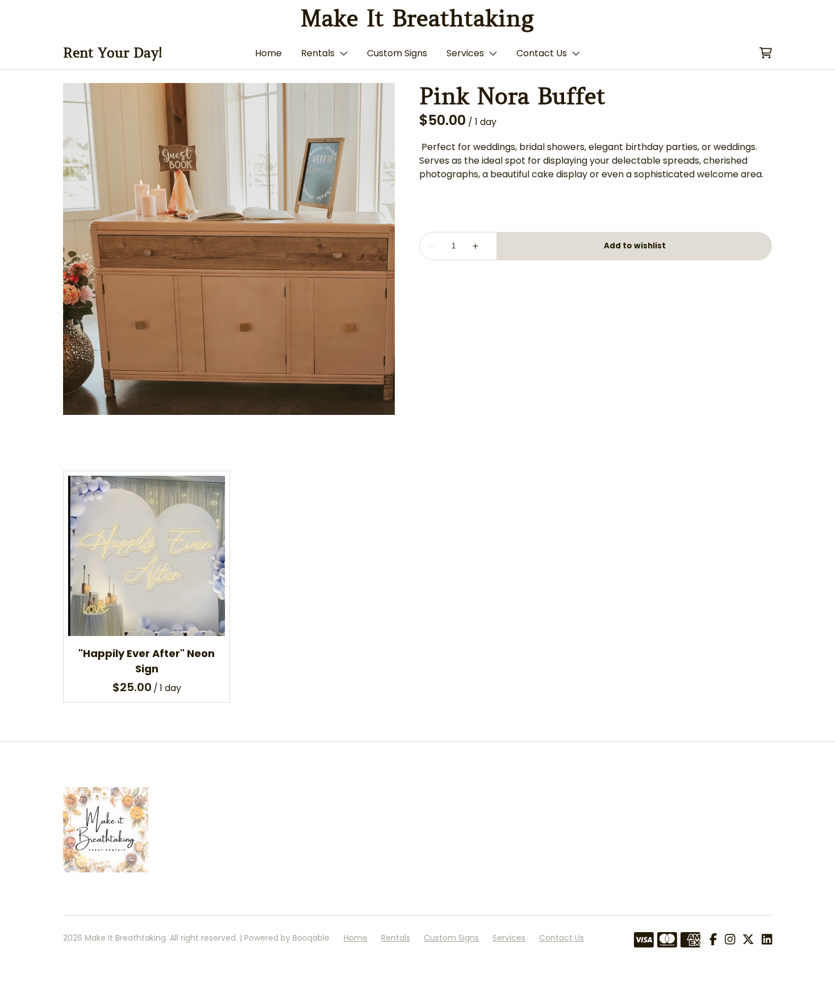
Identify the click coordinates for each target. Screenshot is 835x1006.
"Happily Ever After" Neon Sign (146, 661)
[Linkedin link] (767, 940)
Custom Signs (397, 53)
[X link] (748, 940)
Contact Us (541, 53)
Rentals (318, 53)
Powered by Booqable (286, 937)
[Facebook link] (713, 940)
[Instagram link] (730, 940)
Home (268, 53)
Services (465, 53)
